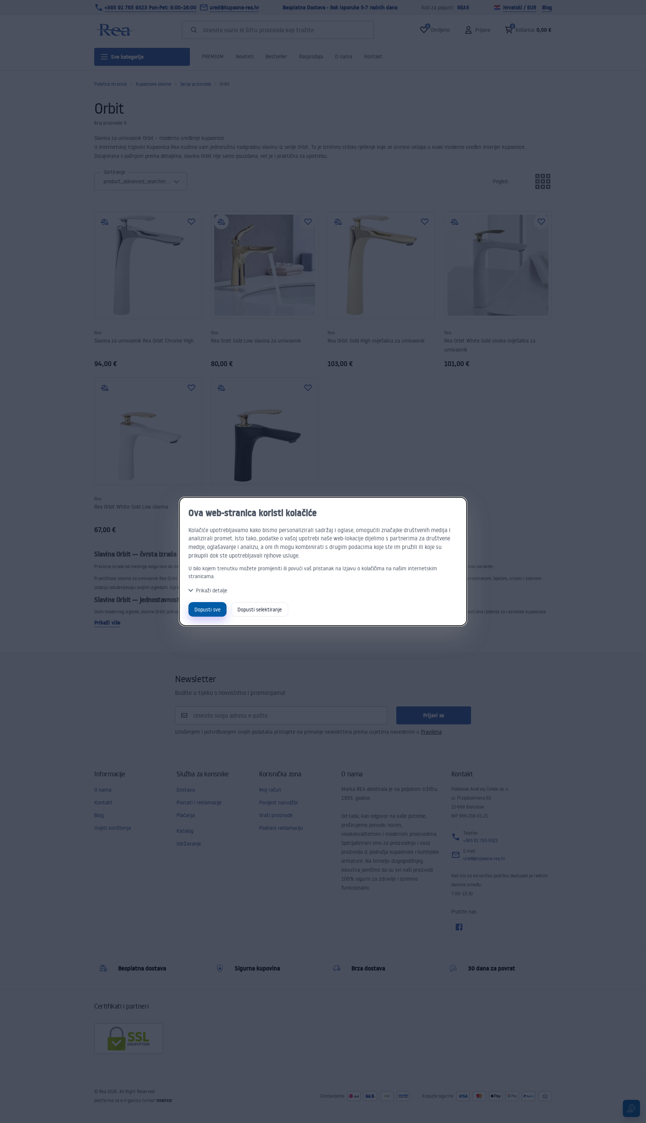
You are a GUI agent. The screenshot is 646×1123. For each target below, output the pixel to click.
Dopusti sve (207, 609)
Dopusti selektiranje (259, 609)
